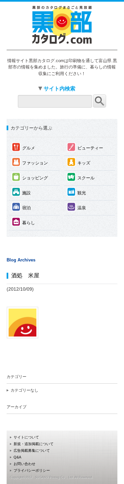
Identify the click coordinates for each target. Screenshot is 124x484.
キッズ (78, 162)
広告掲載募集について (32, 450)
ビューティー (85, 147)
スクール (81, 177)
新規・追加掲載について (34, 444)
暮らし (23, 222)
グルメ (23, 147)
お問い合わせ (24, 464)
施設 (21, 192)
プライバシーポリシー (32, 470)
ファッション (30, 162)
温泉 (76, 207)
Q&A (17, 457)
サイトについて (26, 437)
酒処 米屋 (25, 275)
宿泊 (21, 207)
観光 (76, 192)
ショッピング (30, 177)
